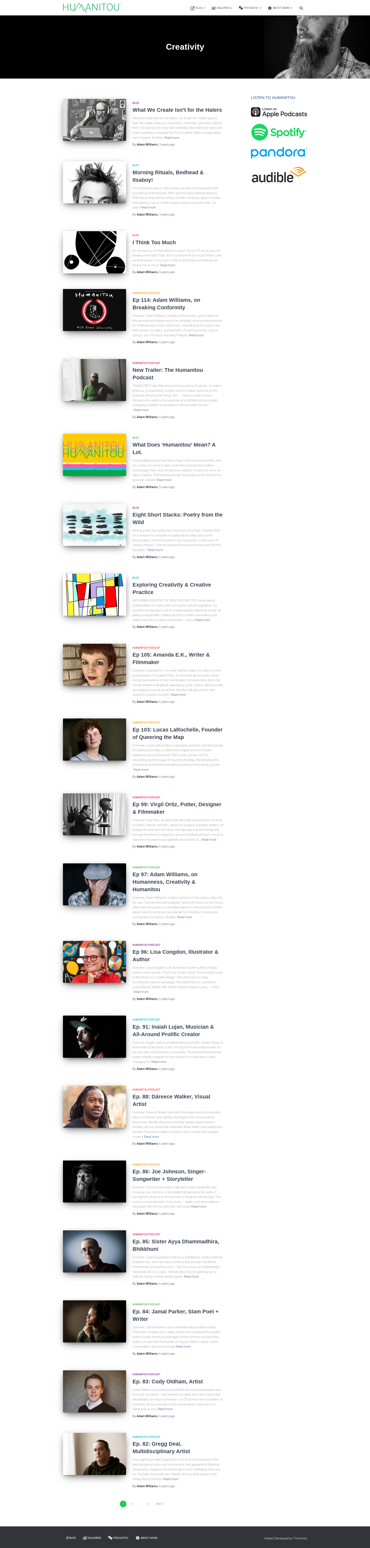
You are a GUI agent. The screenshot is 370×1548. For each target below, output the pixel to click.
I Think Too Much (154, 242)
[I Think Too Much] (94, 252)
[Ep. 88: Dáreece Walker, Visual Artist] (94, 1107)
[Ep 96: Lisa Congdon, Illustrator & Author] (94, 962)
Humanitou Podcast (146, 293)
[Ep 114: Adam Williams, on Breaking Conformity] (94, 310)
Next (159, 1503)
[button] (204, 7)
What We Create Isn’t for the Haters (177, 110)
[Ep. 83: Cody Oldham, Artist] (94, 1391)
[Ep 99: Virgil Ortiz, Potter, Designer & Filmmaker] (94, 814)
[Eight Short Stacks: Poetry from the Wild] (94, 525)
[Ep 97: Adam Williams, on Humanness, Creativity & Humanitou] (94, 884)
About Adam (281, 7)
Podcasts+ (251, 7)
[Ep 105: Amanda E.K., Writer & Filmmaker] (94, 665)
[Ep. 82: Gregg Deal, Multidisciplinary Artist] (94, 1454)
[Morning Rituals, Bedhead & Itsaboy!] (94, 182)
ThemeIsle (300, 1538)
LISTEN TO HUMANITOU (273, 97)
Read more (171, 137)
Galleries (223, 7)
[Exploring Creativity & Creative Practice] (94, 595)
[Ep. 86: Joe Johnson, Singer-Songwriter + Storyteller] (94, 1182)
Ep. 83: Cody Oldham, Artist (168, 1381)
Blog (199, 7)
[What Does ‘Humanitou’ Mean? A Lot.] (94, 455)
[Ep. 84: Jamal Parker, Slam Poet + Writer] (94, 1321)
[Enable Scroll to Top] (361, 1539)
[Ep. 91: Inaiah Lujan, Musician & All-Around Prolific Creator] (94, 1037)
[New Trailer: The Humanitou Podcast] (94, 380)
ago (167, 144)
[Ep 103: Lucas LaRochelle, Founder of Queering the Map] (94, 739)
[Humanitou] (92, 7)
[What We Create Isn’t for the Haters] (94, 120)
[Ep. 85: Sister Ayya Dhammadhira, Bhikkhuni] (94, 1251)
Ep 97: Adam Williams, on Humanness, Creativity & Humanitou (165, 881)
